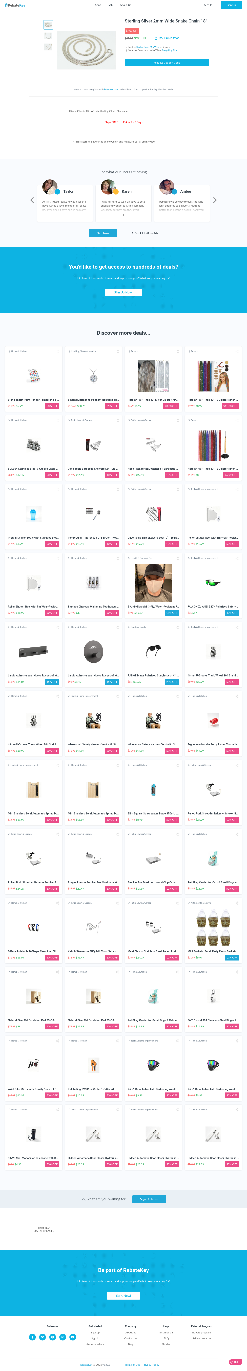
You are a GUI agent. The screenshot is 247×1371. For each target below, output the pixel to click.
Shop (98, 4)
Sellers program (201, 1338)
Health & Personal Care (142, 558)
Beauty (134, 351)
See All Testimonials (146, 233)
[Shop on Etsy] (106, 1238)
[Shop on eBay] (192, 1224)
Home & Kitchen (19, 351)
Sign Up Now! (123, 292)
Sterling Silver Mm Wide (147, 47)
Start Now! (103, 233)
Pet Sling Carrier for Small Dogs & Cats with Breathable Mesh (164, 1020)
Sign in (95, 1338)
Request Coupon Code (167, 62)
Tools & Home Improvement (204, 489)
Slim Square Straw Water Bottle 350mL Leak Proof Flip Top (163, 813)
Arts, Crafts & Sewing (201, 902)
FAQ (110, 4)
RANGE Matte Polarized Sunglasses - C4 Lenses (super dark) (164, 675)
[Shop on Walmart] (86, 1224)
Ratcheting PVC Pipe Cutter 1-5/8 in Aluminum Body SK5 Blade (105, 1089)
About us (130, 1332)
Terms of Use (132, 1364)
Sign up (95, 1332)
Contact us (130, 1338)
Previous (32, 200)
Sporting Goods (138, 627)
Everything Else (169, 50)
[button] (57, 351)
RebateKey (86, 1364)
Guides (166, 1344)
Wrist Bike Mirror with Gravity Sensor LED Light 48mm (40, 1089)
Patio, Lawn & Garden (81, 420)
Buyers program (201, 1332)
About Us (125, 4)
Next (215, 200)
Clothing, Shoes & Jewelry (83, 351)
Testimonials (166, 1332)
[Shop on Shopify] (172, 1238)
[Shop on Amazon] (139, 1224)
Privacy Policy (150, 1364)
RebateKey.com (111, 89)
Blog (130, 1344)
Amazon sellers (95, 1344)
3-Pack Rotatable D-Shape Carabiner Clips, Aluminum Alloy (43, 951)
